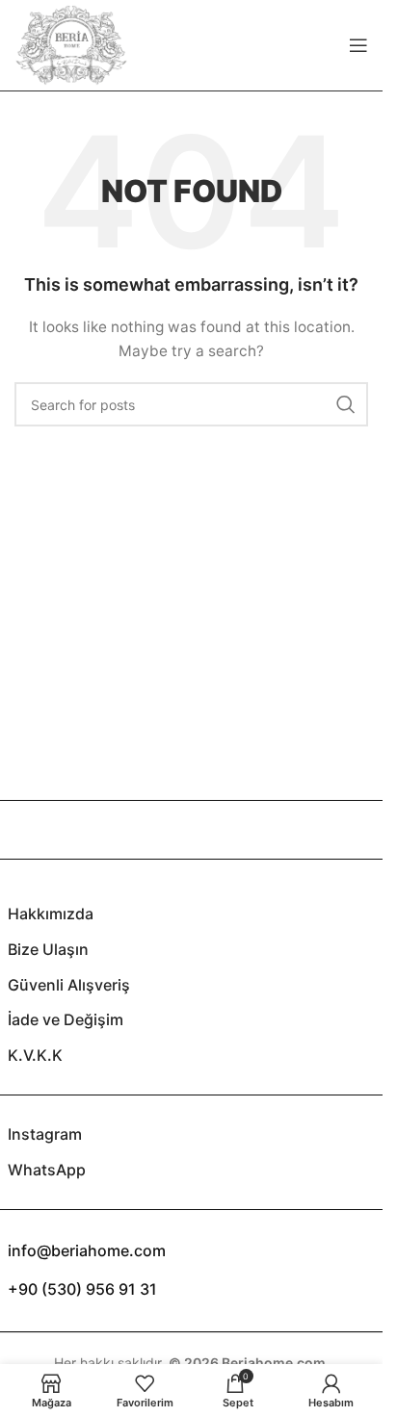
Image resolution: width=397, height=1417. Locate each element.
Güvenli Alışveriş (69, 984)
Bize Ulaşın (48, 949)
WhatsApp (47, 1169)
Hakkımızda (50, 913)
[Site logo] (71, 44)
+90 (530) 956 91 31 (82, 1289)
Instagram (45, 1134)
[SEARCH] (346, 404)
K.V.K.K (35, 1055)
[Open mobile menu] (358, 45)
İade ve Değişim (65, 1019)
